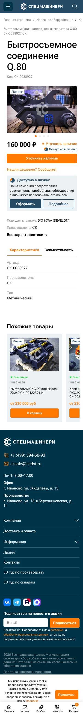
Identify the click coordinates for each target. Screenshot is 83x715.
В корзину (34, 413)
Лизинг (9, 552)
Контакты (11, 562)
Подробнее (58, 204)
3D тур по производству (23, 572)
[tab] (36, 136)
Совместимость (58, 250)
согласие (56, 630)
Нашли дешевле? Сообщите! (31, 169)
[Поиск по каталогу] (75, 6)
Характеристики (24, 250)
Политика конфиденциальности (27, 671)
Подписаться (64, 623)
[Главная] (42, 6)
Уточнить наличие (42, 158)
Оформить (25, 204)
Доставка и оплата (19, 531)
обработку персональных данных (25, 634)
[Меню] (8, 6)
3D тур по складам (19, 582)
